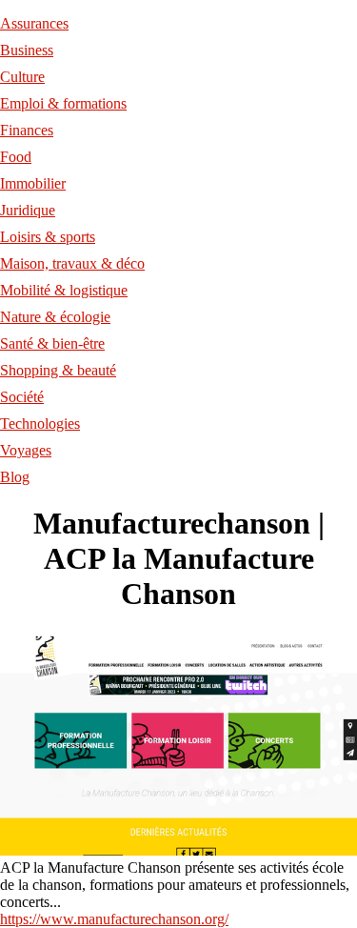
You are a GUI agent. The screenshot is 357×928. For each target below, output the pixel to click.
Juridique (27, 210)
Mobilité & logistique (64, 290)
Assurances (34, 23)
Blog (15, 477)
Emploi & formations (63, 103)
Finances (26, 130)
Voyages (25, 450)
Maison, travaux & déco (72, 263)
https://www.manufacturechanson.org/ (114, 919)
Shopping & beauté (58, 370)
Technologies (40, 423)
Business (26, 50)
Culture (22, 77)
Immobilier (33, 183)
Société (22, 397)
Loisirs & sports (47, 237)
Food (15, 157)
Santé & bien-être (52, 343)
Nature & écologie (55, 317)
